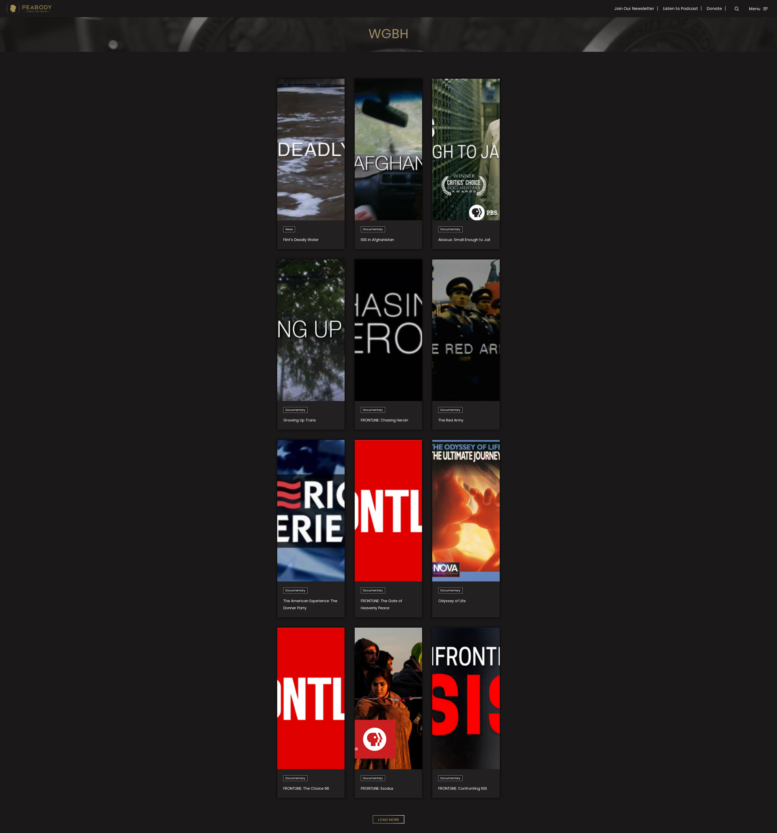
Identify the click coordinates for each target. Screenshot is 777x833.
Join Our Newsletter (634, 8)
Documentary (373, 229)
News (289, 229)
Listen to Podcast (680, 8)
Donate (714, 8)
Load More (388, 819)
